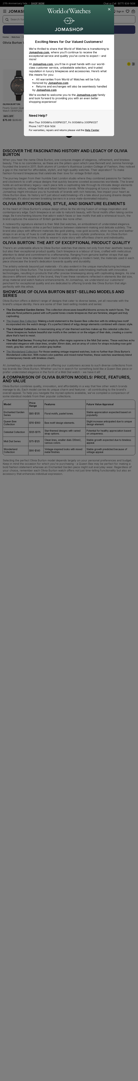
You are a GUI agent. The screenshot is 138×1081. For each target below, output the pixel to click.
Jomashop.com (39, 52)
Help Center (92, 130)
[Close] (109, 9)
